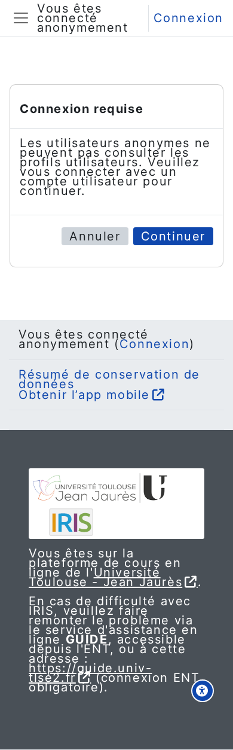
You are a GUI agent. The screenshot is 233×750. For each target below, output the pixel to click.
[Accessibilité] (202, 690)
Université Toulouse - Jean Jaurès (105, 577)
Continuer (173, 236)
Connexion (188, 18)
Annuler (94, 236)
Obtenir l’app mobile (84, 395)
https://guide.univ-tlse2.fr (90, 673)
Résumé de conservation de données (109, 379)
